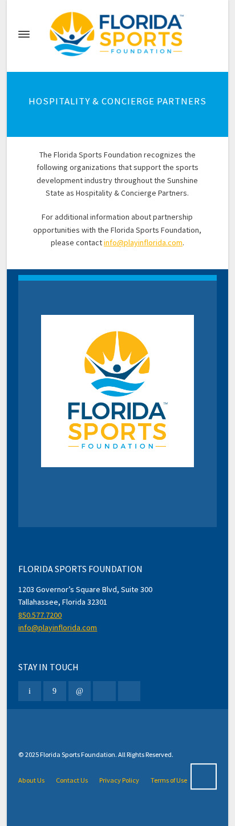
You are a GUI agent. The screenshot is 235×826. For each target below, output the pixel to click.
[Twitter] (29, 691)
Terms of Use (169, 780)
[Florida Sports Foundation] (117, 34)
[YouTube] (129, 691)
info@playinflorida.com (143, 242)
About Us (31, 780)
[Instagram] (104, 691)
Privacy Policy (119, 780)
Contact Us (72, 780)
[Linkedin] (79, 691)
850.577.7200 (40, 615)
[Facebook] (54, 691)
